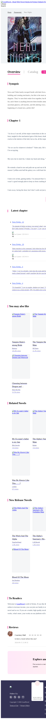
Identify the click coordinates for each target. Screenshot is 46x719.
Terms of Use (14, 705)
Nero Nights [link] (28, 12)
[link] (9, 12)
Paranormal (18, 12)
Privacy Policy (25, 705)
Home (9, 12)
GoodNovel (20, 604)
